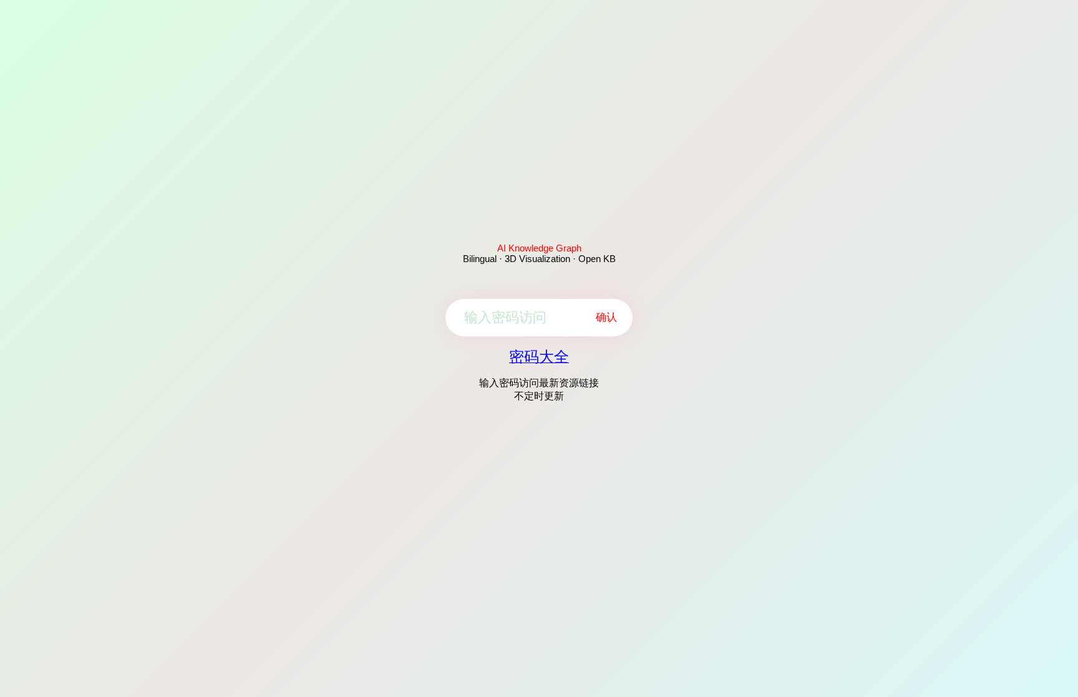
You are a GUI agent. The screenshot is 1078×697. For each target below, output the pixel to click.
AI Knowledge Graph (539, 248)
